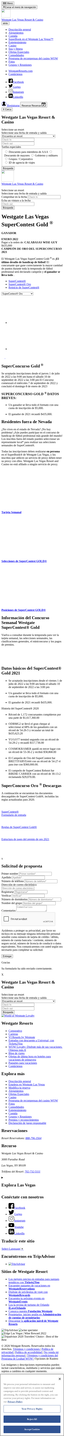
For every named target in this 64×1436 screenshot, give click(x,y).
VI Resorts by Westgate (22, 1037)
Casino (12, 45)
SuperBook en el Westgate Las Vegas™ (31, 39)
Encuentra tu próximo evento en (26, 1300)
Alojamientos (16, 32)
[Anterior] (3, 357)
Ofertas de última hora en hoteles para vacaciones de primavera (30, 1058)
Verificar (6, 895)
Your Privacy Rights (32, 1408)
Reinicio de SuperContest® (24, 287)
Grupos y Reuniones (20, 64)
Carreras (13, 1034)
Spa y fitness (16, 48)
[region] (32, 1405)
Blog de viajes (17, 1053)
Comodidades (16, 55)
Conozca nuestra (30, 1311)
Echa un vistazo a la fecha (16, 200)
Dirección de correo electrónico (19, 884)
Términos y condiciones (26, 1349)
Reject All (32, 1419)
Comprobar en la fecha (14, 196)
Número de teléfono (12, 881)
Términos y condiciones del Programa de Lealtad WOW (29, 1357)
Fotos (12, 61)
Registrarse (13, 105)
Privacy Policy (15, 1401)
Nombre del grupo (11, 903)
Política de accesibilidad (29, 1352)
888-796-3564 (33, 1138)
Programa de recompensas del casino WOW (33, 58)
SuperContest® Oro (20, 284)
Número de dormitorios (14, 899)
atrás (5, 23)
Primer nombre (9, 873)
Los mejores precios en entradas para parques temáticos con (34, 1281)
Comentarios (8, 910)
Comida (13, 35)
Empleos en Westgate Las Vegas (27, 1084)
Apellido (6, 877)
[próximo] (7, 357)
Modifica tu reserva (19, 1087)
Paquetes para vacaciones (23, 1062)
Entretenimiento (17, 42)
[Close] (60, 1379)
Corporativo (15, 1030)
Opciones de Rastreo (46, 1358)
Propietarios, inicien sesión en (35, 1316)
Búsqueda (8, 207)
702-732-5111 (32, 1171)
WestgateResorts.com (21, 70)
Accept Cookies (32, 1429)
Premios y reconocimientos (24, 1119)
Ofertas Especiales (19, 52)
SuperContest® (17, 281)
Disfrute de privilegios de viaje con (28, 1293)
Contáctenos (15, 74)
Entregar (7, 956)
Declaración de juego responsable (27, 1123)
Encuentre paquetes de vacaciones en (29, 1287)
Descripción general (20, 29)
